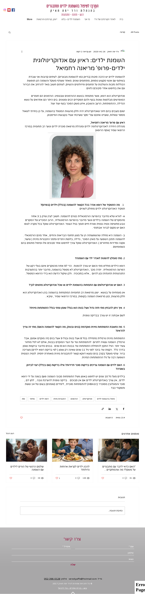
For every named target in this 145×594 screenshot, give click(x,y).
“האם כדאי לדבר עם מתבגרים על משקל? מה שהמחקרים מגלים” (119, 468)
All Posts (135, 32)
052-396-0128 (52, 578)
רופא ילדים (44, 399)
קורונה (122, 32)
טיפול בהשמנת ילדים (106, 399)
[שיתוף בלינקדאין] (109, 409)
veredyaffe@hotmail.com (83, 578)
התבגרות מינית (60, 399)
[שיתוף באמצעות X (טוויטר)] (116, 409)
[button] (9, 32)
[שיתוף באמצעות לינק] (102, 409)
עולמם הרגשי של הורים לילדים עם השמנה (27, 468)
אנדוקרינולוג (87, 399)
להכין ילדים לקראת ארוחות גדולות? (74, 468)
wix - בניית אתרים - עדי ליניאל (72, 588)
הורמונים (74, 399)
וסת (23, 399)
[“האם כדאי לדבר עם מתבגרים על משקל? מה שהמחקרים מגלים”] (118, 450)
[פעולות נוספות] (22, 51)
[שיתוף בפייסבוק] (123, 409)
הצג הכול (10, 433)
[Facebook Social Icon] (13, 10)
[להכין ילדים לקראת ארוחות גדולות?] (72, 450)
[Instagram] (4, 10)
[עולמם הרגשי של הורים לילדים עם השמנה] (26, 450)
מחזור (32, 399)
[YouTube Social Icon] (9, 10)
